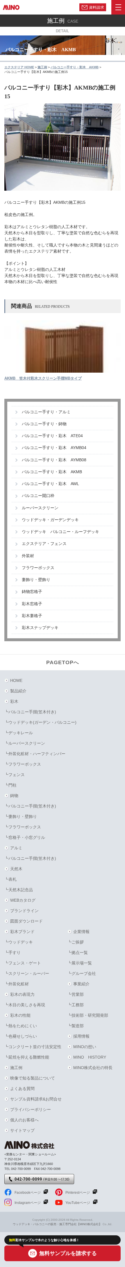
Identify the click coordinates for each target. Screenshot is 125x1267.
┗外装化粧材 (16, 984)
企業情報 (81, 931)
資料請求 (96, 7)
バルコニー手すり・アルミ (46, 412)
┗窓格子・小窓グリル (24, 837)
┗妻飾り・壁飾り (20, 816)
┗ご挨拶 (75, 942)
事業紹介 (81, 984)
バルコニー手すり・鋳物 (44, 424)
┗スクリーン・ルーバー (26, 973)
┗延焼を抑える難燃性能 (26, 1057)
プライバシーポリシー (30, 1109)
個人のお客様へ (24, 1120)
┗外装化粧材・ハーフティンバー (34, 753)
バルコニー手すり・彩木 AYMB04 (54, 448)
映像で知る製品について (32, 1078)
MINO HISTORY (89, 1057)
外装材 (28, 556)
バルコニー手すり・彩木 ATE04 (52, 436)
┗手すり (12, 952)
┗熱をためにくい (20, 1025)
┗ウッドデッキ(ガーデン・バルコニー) (40, 722)
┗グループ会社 (81, 973)
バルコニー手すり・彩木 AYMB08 (54, 460)
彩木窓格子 (32, 604)
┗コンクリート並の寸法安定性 (32, 1046)
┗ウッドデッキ (18, 942)
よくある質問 (22, 1088)
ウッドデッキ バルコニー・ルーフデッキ (60, 532)
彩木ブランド (22, 931)
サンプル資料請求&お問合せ (36, 1099)
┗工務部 (75, 1004)
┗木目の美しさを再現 (24, 1004)
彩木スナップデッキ (40, 628)
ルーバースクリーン (40, 508)
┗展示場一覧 (79, 963)
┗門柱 (10, 785)
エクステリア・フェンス (44, 544)
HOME (16, 680)
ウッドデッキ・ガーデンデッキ (50, 520)
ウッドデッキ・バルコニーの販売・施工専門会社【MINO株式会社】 (57, 1224)
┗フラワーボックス (22, 764)
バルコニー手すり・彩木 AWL (50, 484)
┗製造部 (75, 1025)
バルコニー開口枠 (38, 496)
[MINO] (11, 7)
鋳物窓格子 (32, 591)
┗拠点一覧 (77, 952)
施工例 (16, 1067)
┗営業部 (75, 994)
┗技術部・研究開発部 (87, 1015)
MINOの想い (84, 1046)
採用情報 (81, 1036)
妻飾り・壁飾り (36, 580)
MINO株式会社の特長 (92, 1067)
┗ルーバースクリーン (24, 743)
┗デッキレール (18, 732)
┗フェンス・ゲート (22, 963)
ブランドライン (24, 910)
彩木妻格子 (32, 616)
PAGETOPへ (62, 662)
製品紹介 (18, 691)
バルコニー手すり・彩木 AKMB (52, 472)
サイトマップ (22, 1130)
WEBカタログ (22, 900)
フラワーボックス (38, 568)
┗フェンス (14, 774)
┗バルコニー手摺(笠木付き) (30, 712)
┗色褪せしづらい (20, 1036)
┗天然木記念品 (18, 889)
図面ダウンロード (26, 921)
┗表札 (10, 879)
